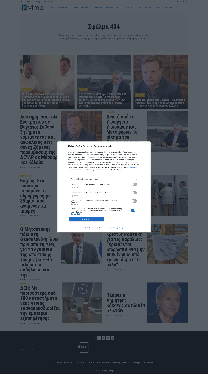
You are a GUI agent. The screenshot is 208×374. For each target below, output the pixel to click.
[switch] (134, 184)
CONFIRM (86, 219)
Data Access (104, 228)
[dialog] (104, 187)
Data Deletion (90, 228)
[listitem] (104, 179)
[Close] (145, 146)
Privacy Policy (117, 228)
